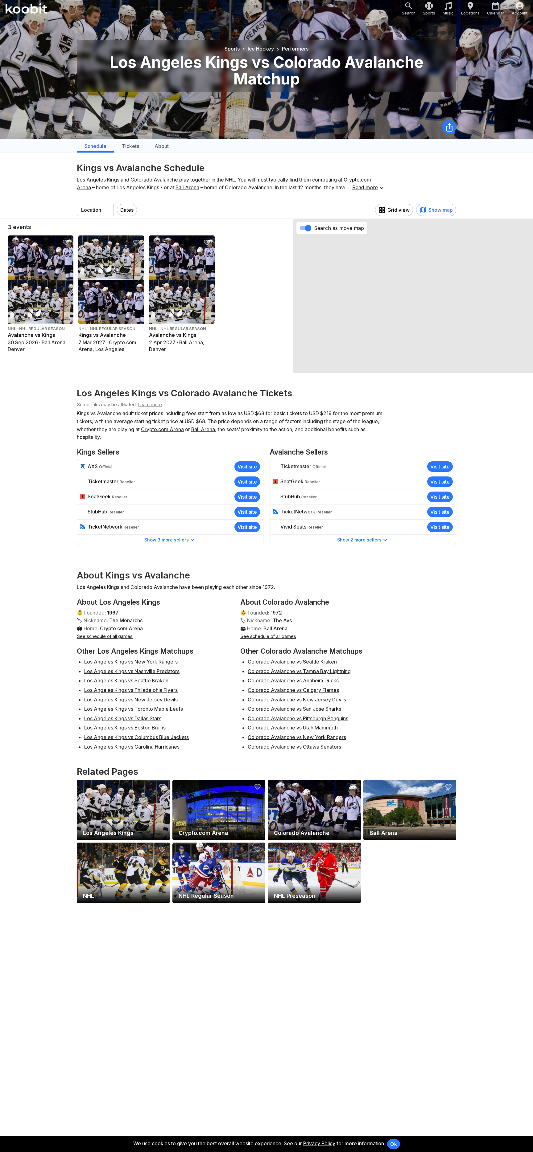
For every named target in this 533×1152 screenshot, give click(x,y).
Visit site (247, 467)
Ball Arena (187, 187)
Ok (393, 1144)
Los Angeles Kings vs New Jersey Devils (131, 700)
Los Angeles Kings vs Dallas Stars (122, 718)
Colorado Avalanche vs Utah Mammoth (293, 728)
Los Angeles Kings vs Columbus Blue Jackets (136, 737)
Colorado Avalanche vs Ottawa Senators (294, 747)
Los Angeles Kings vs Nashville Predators (132, 671)
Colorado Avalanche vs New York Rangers (297, 737)
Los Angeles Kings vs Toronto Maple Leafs (133, 709)
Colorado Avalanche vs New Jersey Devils (297, 700)
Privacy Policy (319, 1143)
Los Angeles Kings (98, 180)
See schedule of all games (105, 636)
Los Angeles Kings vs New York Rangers (131, 662)
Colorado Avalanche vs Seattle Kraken (292, 662)
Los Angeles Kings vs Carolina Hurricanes (132, 747)
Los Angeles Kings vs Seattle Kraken (126, 680)
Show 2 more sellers (359, 539)
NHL (230, 180)
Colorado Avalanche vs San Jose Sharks (294, 709)
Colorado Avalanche (154, 180)
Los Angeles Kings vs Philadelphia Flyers (131, 690)
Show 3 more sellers (166, 539)
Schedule (95, 146)
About (162, 146)
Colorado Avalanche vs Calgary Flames (293, 690)
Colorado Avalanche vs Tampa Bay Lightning (299, 671)
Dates (127, 210)
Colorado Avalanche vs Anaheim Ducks (293, 680)
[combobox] (95, 209)
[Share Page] (449, 127)
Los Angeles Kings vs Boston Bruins (125, 728)
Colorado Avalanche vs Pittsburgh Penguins (298, 718)
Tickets (130, 146)
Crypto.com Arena (162, 429)
